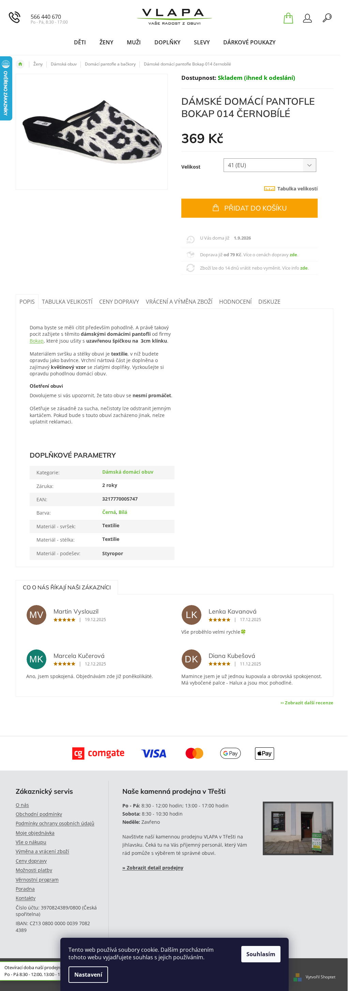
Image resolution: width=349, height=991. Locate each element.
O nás (22, 805)
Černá (109, 512)
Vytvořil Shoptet (320, 977)
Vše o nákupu (31, 842)
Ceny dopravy (31, 861)
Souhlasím (260, 954)
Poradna (25, 889)
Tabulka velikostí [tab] (297, 188)
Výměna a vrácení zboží (42, 851)
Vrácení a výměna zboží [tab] (179, 301)
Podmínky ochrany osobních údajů (55, 823)
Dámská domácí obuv (127, 472)
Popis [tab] (27, 301)
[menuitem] (80, 42)
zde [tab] (293, 255)
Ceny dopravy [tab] (119, 301)
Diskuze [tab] (269, 301)
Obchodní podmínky (39, 814)
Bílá (123, 512)
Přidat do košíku (255, 208)
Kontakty (25, 898)
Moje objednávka (35, 833)
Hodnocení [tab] (235, 301)
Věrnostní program (37, 879)
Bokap (37, 340)
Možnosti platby (34, 870)
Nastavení (88, 974)
